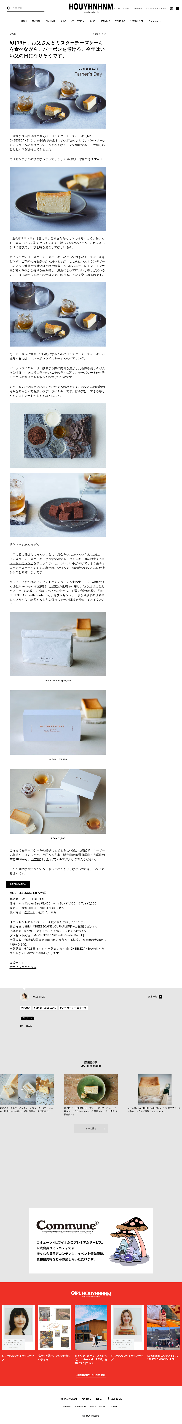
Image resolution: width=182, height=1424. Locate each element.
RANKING (105, 21)
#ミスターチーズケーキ (73, 1007)
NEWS (23, 21)
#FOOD (25, 1007)
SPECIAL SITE (136, 21)
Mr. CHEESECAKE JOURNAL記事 (50, 926)
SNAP (92, 21)
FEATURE (36, 21)
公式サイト (17, 963)
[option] (18, 1335)
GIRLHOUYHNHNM (91, 1375)
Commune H (155, 21)
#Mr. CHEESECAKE (45, 1007)
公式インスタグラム (23, 967)
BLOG (63, 21)
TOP (22, 1026)
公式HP (36, 859)
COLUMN (50, 21)
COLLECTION (77, 21)
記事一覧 (152, 996)
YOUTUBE (120, 21)
